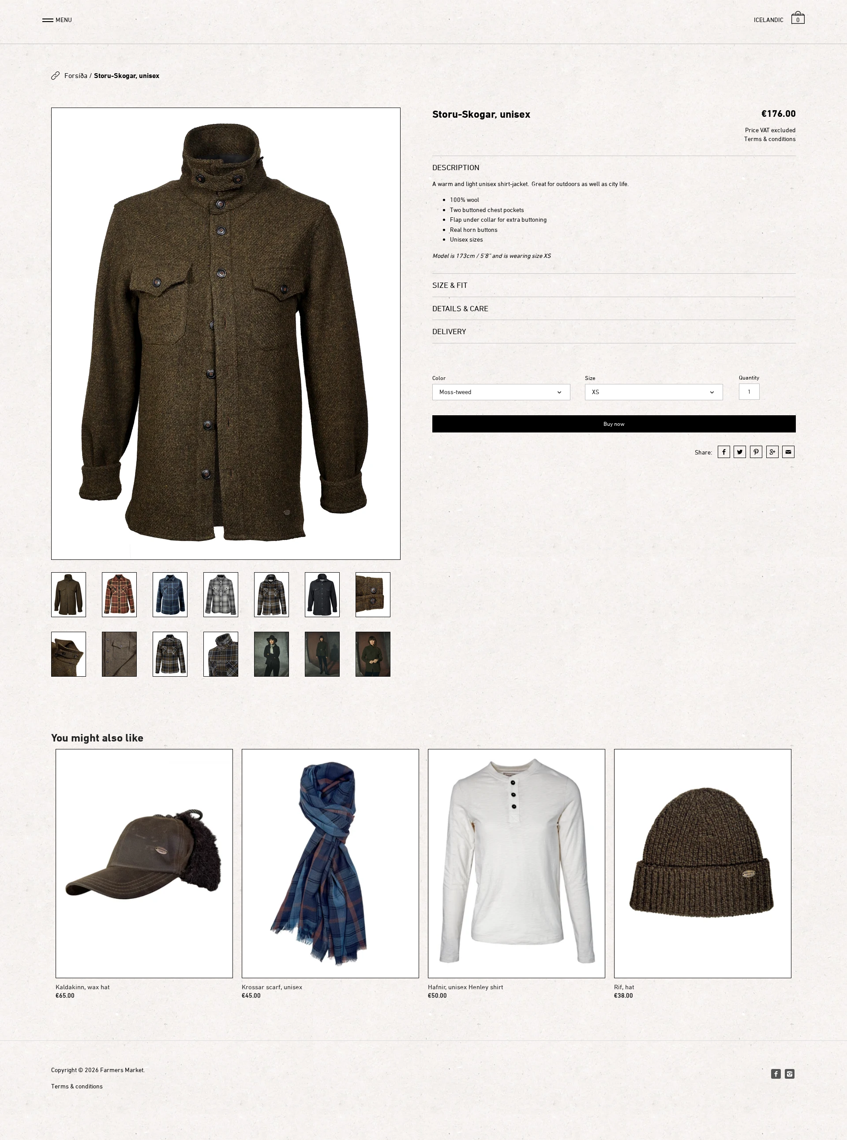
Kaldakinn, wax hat (83, 987)
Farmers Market (121, 1069)
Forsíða (75, 75)
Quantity (749, 377)
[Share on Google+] (772, 452)
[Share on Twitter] (740, 452)
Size (590, 378)
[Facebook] (776, 1074)
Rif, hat (624, 987)
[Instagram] (790, 1074)
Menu (64, 19)
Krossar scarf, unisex (272, 987)
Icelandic (768, 19)
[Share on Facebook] (724, 452)
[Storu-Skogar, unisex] (226, 334)
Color (439, 378)
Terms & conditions (770, 138)
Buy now (614, 423)
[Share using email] (788, 452)
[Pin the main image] (756, 452)
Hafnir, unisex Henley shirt (465, 987)
